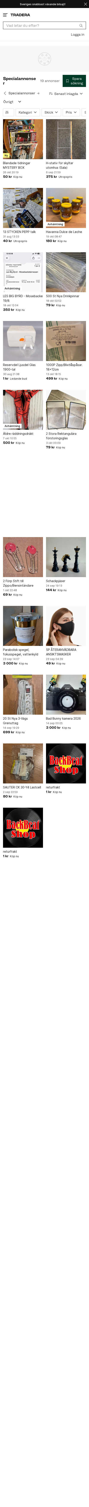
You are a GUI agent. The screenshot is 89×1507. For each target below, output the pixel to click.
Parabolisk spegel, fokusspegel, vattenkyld (20, 652)
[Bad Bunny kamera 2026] (66, 695)
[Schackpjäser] (66, 557)
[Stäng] (85, 4)
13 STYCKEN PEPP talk (19, 232)
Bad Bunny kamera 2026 (63, 718)
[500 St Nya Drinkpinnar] (66, 272)
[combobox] (44, 25)
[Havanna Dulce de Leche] (66, 208)
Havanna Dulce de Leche (64, 232)
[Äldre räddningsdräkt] (23, 410)
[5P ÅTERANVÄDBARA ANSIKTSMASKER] (66, 626)
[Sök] (81, 25)
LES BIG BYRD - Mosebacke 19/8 (23, 298)
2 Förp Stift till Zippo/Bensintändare (18, 583)
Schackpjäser (55, 581)
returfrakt (53, 787)
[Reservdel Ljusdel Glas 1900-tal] (23, 341)
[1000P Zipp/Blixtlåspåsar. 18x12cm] (66, 341)
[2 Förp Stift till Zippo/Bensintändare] (23, 557)
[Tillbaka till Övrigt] (5, 93)
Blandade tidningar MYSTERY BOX (16, 165)
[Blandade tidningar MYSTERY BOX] (23, 139)
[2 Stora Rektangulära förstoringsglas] (66, 410)
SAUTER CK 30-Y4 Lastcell (22, 787)
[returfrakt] (66, 763)
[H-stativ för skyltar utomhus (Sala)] (66, 139)
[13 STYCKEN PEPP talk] (23, 208)
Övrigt (8, 102)
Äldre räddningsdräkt (18, 433)
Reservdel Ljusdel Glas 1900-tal (19, 367)
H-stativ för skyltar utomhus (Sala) (59, 165)
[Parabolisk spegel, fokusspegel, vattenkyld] (23, 626)
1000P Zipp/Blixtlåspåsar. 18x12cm (64, 367)
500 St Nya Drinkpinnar (62, 296)
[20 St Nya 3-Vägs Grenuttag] (23, 695)
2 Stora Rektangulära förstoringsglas (61, 436)
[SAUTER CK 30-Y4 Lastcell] (23, 763)
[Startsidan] (20, 15)
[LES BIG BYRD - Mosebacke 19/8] (23, 272)
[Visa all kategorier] (19, 101)
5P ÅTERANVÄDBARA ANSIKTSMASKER (61, 652)
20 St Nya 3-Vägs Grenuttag (15, 721)
